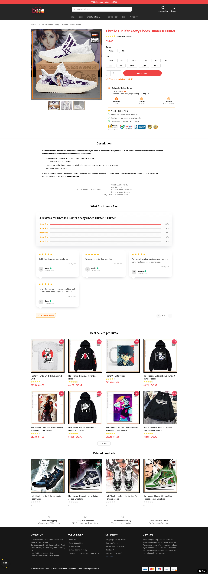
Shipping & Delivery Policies (116, 540)
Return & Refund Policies (115, 546)
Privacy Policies (74, 546)
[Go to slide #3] (79, 105)
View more (104, 443)
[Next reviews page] (170, 316)
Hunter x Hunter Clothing (49, 24)
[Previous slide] (34, 64)
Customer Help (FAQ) (114, 553)
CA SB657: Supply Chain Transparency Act (84, 553)
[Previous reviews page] (158, 316)
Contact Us (110, 550)
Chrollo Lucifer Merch (119, 185)
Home (33, 24)
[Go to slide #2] (66, 105)
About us (72, 540)
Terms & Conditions (76, 543)
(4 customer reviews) (124, 36)
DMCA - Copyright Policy (78, 550)
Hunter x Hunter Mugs (115, 376)
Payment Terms (112, 543)
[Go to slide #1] (54, 105)
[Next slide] (98, 64)
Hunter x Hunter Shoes (71, 24)
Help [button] (203, 571)
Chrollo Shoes (116, 187)
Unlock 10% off (5, 563)
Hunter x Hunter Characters (121, 190)
